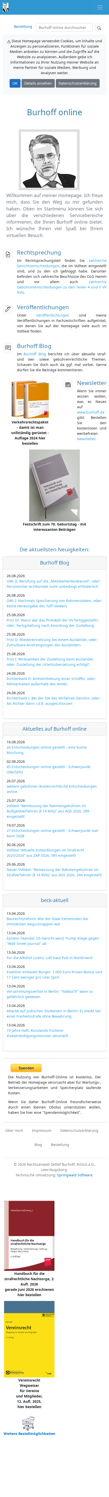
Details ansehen (38, 83)
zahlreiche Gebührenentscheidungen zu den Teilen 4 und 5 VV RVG (61, 287)
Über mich (14, 1130)
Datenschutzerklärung (78, 83)
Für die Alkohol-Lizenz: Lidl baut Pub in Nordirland (50, 957)
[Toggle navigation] (100, 7)
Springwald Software (75, 1175)
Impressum (41, 1130)
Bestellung (23, 26)
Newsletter (86, 438)
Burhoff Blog (35, 354)
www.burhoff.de (90, 412)
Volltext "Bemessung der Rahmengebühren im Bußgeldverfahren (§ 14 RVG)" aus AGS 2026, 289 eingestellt (48, 811)
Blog (38, 1144)
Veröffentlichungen (52, 315)
